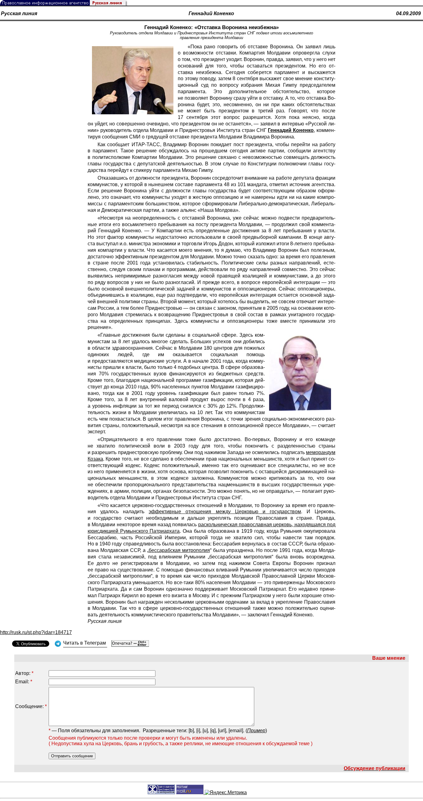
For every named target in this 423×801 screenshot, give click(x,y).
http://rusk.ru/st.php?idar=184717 (36, 632)
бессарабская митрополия (179, 550)
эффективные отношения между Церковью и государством (225, 511)
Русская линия (19, 13)
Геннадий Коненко (211, 13)
